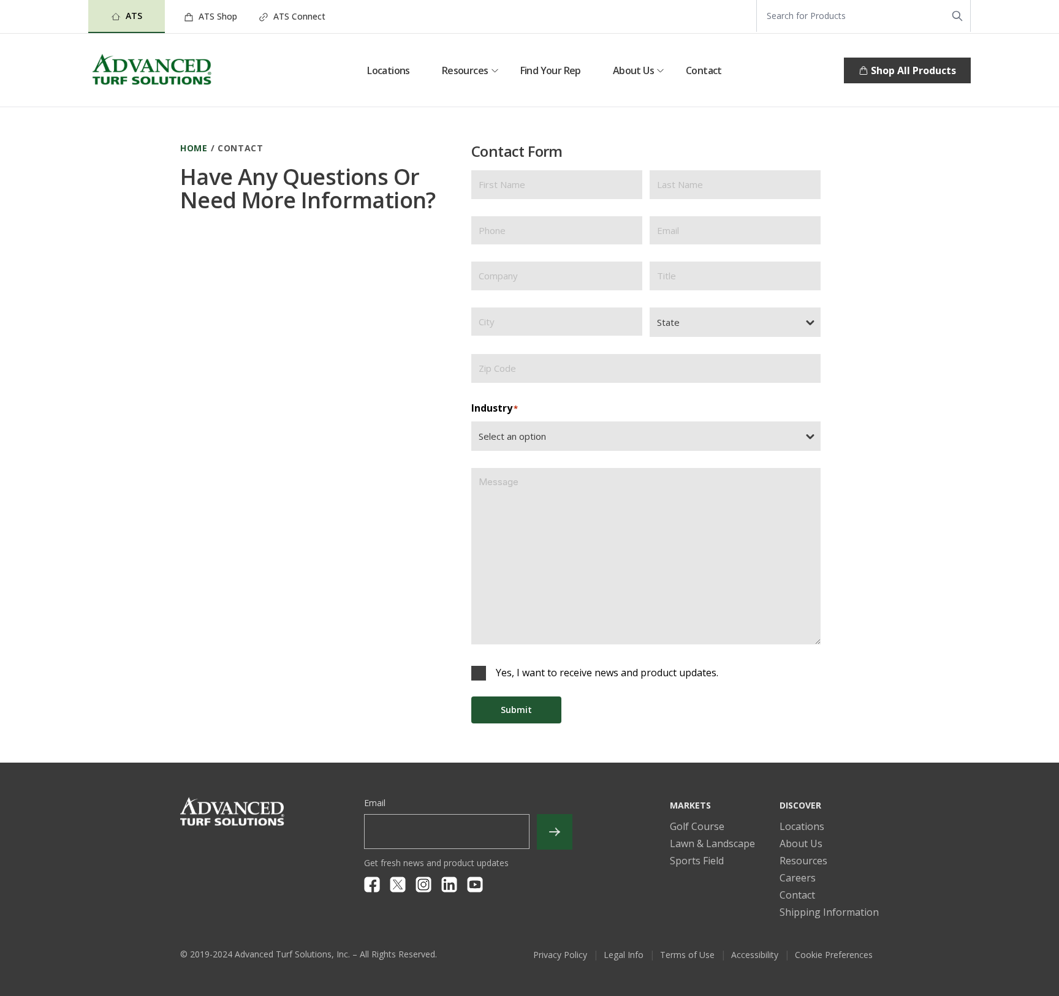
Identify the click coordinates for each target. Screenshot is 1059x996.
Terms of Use (687, 954)
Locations (388, 70)
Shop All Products (913, 70)
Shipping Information (829, 912)
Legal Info (623, 954)
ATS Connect (298, 16)
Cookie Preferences (834, 954)
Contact (704, 70)
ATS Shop (216, 16)
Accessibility (754, 954)
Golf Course (697, 826)
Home (194, 148)
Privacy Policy (560, 954)
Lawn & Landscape (712, 843)
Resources (465, 70)
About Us (633, 70)
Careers (798, 878)
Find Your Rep (550, 70)
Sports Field (697, 860)
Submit (516, 709)
